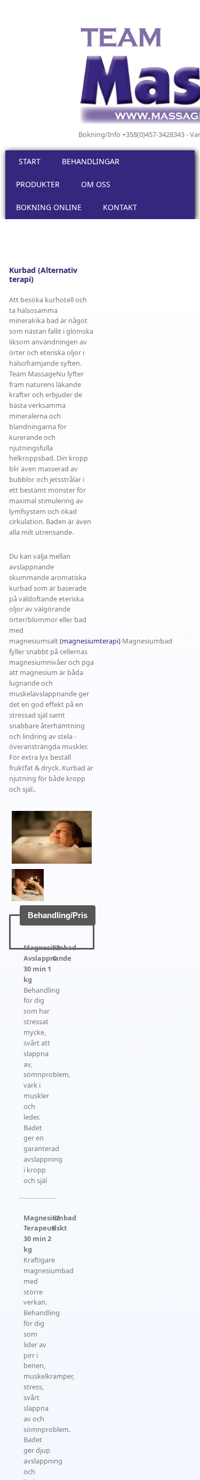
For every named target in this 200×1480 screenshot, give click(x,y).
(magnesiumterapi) (90, 641)
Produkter (38, 184)
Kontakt (120, 207)
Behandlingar (90, 161)
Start (30, 161)
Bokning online (49, 207)
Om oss (95, 184)
